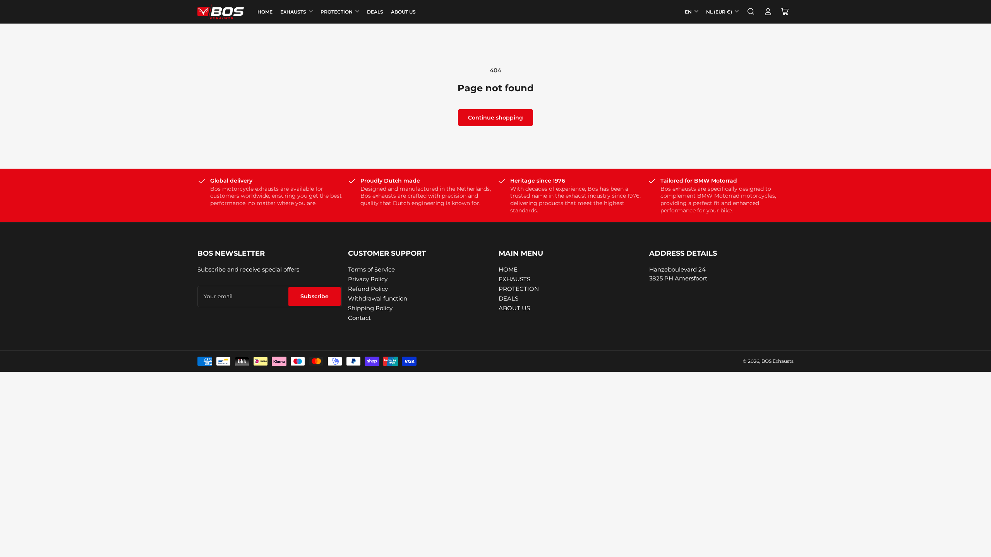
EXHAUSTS (293, 12)
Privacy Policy (367, 279)
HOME (265, 12)
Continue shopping (495, 117)
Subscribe (314, 296)
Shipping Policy (370, 308)
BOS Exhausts (777, 361)
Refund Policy (368, 288)
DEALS (375, 12)
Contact (359, 317)
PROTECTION (337, 12)
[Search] (751, 11)
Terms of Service (371, 269)
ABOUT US (403, 12)
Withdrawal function (377, 298)
